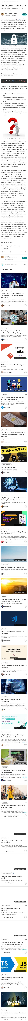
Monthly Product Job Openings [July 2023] (12, 877)
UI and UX (4, 662)
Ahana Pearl (7, 407)
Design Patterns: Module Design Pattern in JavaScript (14, 666)
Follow (24, 14)
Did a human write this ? (8, 467)
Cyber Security (5, 248)
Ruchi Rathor (7, 472)
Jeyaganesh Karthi (8, 917)
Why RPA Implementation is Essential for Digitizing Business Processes (13, 499)
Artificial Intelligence (6, 464)
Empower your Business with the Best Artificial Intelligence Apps (12, 398)
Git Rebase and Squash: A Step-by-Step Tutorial (13, 365)
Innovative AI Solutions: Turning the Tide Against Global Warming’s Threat (13, 600)
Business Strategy (6, 429)
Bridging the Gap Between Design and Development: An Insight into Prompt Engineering (12, 295)
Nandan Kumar (7, 674)
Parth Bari (6, 745)
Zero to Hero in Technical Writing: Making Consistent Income (13, 532)
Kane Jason (7, 952)
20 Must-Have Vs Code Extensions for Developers (12, 632)
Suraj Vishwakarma (8, 542)
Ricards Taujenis (8, 372)
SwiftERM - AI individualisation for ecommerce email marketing (11, 815)
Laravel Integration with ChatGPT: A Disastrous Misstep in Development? (12, 943)
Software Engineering (6, 246)
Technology (16, 246)
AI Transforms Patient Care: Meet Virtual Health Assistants (13, 771)
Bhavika (6, 339)
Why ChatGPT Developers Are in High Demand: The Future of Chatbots (12, 736)
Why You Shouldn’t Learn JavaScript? (12, 567)
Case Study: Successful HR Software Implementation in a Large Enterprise (12, 332)
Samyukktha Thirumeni (9, 851)
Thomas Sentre (7, 574)
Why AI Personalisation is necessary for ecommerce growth (13, 806)
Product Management (6, 873)
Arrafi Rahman (7, 606)
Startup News (7, 442)
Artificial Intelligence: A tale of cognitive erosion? (13, 1014)
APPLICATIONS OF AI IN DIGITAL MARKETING (10, 909)
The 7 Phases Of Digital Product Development (10, 700)
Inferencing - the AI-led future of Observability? (11, 841)
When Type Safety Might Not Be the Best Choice (12, 978)
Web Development (6, 732)
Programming (5, 528)
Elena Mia (6, 506)
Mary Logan (7, 709)
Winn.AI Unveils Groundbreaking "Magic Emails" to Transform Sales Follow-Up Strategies (13, 434)
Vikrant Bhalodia (8, 305)
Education (4, 361)
